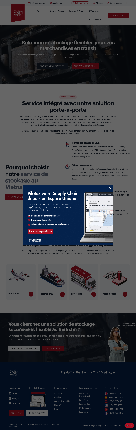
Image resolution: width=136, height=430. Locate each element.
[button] (109, 188)
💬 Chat (129, 425)
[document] (68, 215)
